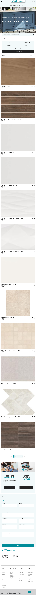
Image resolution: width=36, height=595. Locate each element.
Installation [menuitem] (21, 580)
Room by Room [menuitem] (30, 572)
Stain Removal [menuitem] (21, 570)
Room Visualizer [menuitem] (13, 570)
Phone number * (4, 518)
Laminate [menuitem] (3, 577)
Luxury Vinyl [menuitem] (4, 572)
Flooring (8, 17)
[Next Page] (24, 456)
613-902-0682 (24, 5)
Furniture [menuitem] (3, 583)
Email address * (21, 518)
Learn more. (24, 593)
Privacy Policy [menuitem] (30, 581)
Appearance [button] (25, 45)
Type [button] (9, 42)
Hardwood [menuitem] (3, 574)
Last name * (20, 503)
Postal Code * (4, 524)
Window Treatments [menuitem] (4, 582)
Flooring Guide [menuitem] (21, 574)
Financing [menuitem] (3, 587)
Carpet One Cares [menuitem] (30, 575)
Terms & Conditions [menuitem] (30, 579)
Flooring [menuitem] (3, 570)
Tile (12, 17)
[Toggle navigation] (1, 1)
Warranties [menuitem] (21, 578)
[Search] (33, 34)
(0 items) (34, 1)
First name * (4, 503)
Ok (29, 592)
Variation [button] (17, 48)
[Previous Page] (11, 456)
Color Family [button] (25, 42)
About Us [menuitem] (29, 570)
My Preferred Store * (22, 524)
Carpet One (4, 17)
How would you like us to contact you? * (8, 512)
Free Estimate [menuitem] (4, 585)
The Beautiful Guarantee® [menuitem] (21, 576)
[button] (31, 2)
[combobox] (17, 34)
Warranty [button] (9, 45)
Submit (18, 545)
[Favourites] (32, 2)
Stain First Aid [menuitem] (21, 572)
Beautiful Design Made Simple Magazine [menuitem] (12, 577)
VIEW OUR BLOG (8, 487)
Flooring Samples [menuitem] (11, 573)
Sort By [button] (30, 55)
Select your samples (25, 487)
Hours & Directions (5, 557)
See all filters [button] (17, 51)
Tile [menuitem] (2, 579)
